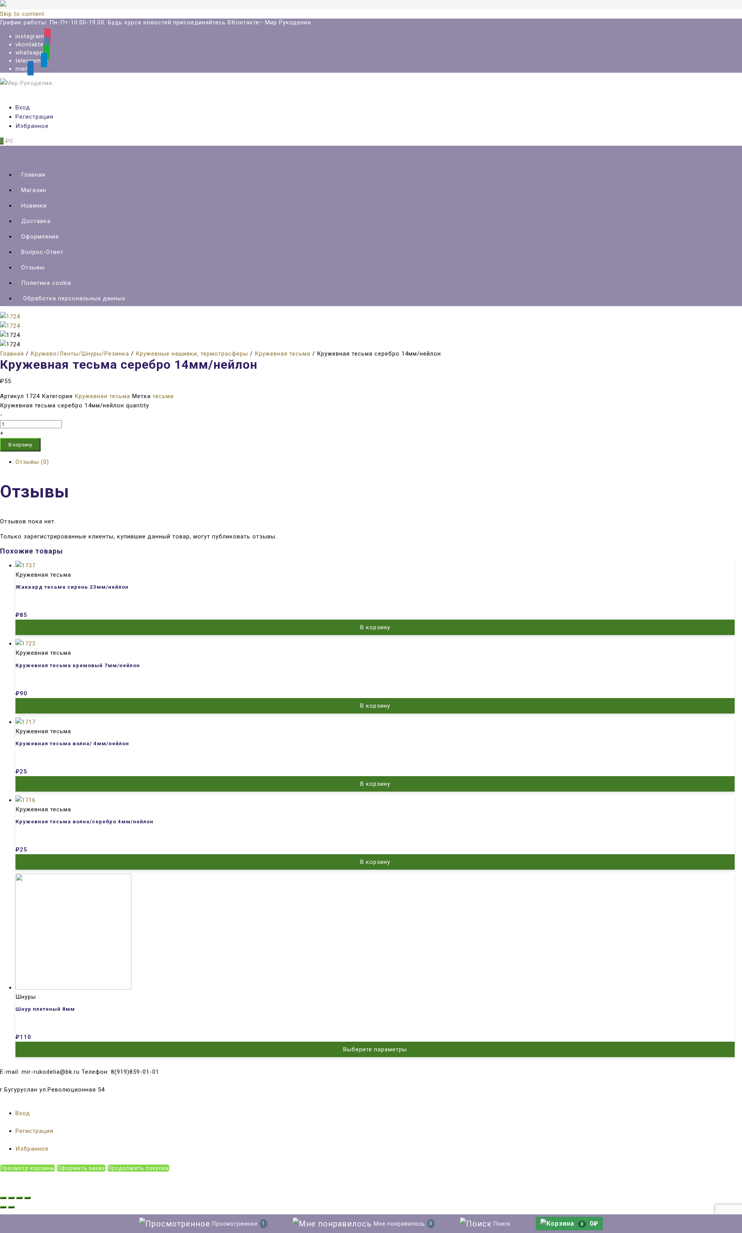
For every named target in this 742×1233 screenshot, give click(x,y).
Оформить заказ (81, 1168)
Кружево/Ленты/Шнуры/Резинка (80, 353)
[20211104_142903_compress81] (10, 325)
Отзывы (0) (32, 461)
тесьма (163, 396)
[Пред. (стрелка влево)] (3, 1207)
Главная (12, 353)
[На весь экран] (19, 1198)
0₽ (589, 1223)
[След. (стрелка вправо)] (11, 1207)
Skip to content (22, 13)
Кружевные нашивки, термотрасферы (192, 353)
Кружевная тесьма (282, 353)
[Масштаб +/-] (27, 1198)
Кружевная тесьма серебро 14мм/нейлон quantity (74, 405)
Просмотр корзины (27, 1168)
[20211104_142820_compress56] (10, 316)
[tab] (378, 462)
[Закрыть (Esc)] (3, 1198)
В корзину (20, 445)
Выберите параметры (375, 1049)
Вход (22, 107)
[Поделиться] (11, 1198)
